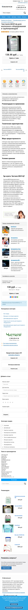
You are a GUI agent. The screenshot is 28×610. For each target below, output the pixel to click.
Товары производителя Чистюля (10, 223)
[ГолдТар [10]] (14, 474)
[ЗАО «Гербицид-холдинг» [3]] (14, 477)
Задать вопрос (6, 568)
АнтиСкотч (13, 226)
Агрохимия (6, 425)
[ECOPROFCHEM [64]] (14, 460)
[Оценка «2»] (6, 402)
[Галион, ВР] (8, 551)
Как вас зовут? (5, 381)
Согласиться (14, 604)
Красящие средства (8, 435)
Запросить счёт (14, 62)
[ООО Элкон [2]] (14, 454)
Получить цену (14, 368)
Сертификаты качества (8, 276)
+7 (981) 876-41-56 (21, 7)
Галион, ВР (17, 544)
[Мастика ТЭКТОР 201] (8, 540)
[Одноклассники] (12, 297)
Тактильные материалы (9, 447)
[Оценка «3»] (8, 402)
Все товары (6, 313)
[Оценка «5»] (13, 402)
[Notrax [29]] (14, 461)
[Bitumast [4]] (14, 457)
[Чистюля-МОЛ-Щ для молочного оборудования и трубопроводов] (14, 44)
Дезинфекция (7, 427)
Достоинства (5, 387)
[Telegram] (14, 297)
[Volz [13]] (14, 470)
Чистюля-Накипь (18, 515)
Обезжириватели (8, 444)
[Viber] (15, 297)
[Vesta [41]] (14, 469)
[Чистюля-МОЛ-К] (8, 513)
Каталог (3, 17)
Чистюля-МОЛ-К (7, 69)
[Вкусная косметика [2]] (14, 472)
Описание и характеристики (9, 94)
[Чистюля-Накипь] (8, 520)
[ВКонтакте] (10, 297)
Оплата (19, 17)
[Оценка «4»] (10, 402)
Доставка (14, 17)
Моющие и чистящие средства (11, 316)
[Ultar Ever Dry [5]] (14, 468)
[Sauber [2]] (14, 462)
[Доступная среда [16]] (14, 476)
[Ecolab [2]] (14, 458)
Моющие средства (8, 439)
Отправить (5, 414)
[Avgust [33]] (14, 456)
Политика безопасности (8, 592)
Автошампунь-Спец (16, 249)
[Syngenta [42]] (14, 464)
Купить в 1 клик (14, 58)
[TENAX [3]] (14, 465)
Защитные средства (8, 430)
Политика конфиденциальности (14, 607)
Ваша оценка (5, 399)
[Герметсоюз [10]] (14, 473)
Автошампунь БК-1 (15, 260)
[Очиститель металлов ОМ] (8, 501)
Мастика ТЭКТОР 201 (19, 534)
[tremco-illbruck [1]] (14, 466)
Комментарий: (5, 406)
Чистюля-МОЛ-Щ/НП (20, 70)
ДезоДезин (17, 525)
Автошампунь (14, 237)
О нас (9, 17)
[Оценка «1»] (3, 402)
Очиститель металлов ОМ (20, 497)
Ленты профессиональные (10, 437)
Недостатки (5, 393)
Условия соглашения (19, 592)
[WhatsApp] (17, 297)
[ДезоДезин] (8, 530)
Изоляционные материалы (10, 432)
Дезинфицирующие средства (11, 318)
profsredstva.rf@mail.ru (23, 2)
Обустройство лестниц (9, 442)
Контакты (24, 17)
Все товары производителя (10, 343)
